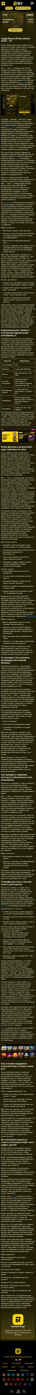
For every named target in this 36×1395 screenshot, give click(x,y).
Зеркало (5, 1367)
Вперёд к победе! (18, 1331)
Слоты (21, 1367)
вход (16, 158)
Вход (2, 1028)
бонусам (6, 203)
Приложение (29, 1363)
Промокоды (24, 1370)
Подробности (13, 30)
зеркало (4, 906)
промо (13, 1196)
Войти (9, 8)
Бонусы (5, 1363)
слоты (22, 82)
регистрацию (11, 127)
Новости (31, 1367)
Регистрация (16, 1363)
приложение (30, 616)
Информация (11, 1370)
